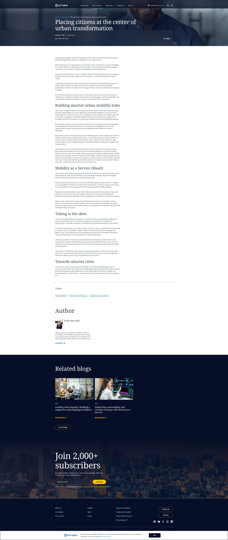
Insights (64, 17)
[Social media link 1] (155, 522)
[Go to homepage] (61, 5)
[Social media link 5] (172, 522)
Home (57, 17)
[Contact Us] (172, 5)
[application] (114, 535)
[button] (85, 5)
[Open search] (168, 5)
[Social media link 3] (163, 522)
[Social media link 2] (159, 522)
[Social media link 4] (167, 522)
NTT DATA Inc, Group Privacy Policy (85, 486)
